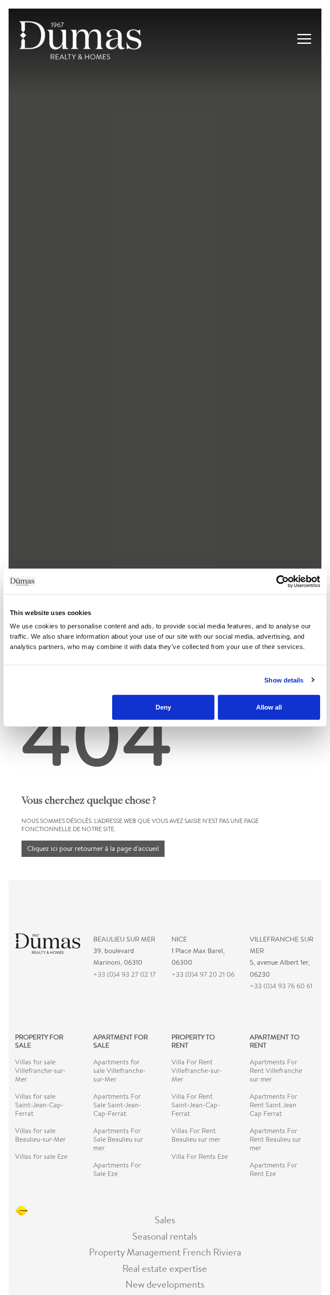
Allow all (269, 707)
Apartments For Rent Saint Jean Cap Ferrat (273, 1105)
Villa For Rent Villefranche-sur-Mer (196, 1070)
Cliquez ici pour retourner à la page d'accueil (93, 848)
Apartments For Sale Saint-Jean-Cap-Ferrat (117, 1105)
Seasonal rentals (164, 1236)
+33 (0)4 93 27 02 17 (124, 974)
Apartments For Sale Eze (117, 1169)
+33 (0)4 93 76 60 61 (281, 985)
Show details (283, 679)
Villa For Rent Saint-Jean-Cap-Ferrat (195, 1105)
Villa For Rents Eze (199, 1156)
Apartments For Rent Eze (273, 1169)
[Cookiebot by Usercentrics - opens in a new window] (282, 581)
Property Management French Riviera (165, 1252)
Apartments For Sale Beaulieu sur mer (118, 1139)
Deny (163, 707)
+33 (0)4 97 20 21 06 (203, 974)
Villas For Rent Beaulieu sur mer (195, 1135)
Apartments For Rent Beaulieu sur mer (275, 1139)
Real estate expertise (164, 1268)
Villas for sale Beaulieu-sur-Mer (40, 1135)
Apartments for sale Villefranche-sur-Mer (119, 1070)
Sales (165, 1219)
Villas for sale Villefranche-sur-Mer (40, 1070)
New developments (165, 1284)
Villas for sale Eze (41, 1156)
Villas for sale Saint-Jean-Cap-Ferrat (39, 1105)
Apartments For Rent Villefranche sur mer (276, 1070)
